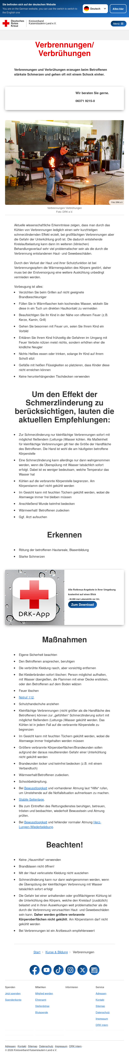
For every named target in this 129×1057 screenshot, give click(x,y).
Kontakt (100, 1000)
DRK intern (102, 1025)
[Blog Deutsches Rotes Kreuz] (94, 970)
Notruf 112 (26, 697)
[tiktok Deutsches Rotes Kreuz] (58, 970)
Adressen (101, 993)
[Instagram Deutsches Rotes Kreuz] (70, 970)
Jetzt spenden (13, 993)
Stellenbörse (42, 1006)
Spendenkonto (13, 1000)
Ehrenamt (40, 1000)
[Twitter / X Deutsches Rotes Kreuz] (82, 970)
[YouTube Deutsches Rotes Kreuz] (47, 970)
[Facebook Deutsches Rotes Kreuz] (35, 970)
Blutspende (41, 1012)
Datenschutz (103, 1012)
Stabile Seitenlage (31, 799)
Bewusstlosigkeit (35, 788)
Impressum (102, 1018)
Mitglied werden (44, 993)
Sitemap (100, 1006)
